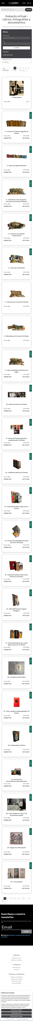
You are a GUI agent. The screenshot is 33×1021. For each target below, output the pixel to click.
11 (20, 70)
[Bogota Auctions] (13, 3)
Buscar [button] (29, 9)
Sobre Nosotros (16, 967)
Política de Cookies (10, 1019)
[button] (16, 52)
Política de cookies (16, 981)
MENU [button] (3, 3)
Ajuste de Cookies (16, 983)
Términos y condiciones (16, 977)
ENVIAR (26, 931)
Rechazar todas (16, 1016)
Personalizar (16, 1013)
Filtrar (16, 48)
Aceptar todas (16, 1010)
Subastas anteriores (16, 960)
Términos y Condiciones (16, 935)
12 (23, 70)
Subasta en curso (16, 958)
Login (23, 3)
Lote (4, 41)
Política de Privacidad (16, 979)
